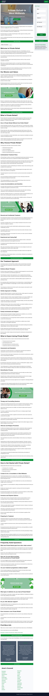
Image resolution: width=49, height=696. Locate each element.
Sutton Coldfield (4, 678)
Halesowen (4, 680)
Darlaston (3, 689)
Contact (46, 1)
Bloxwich (18, 681)
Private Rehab (7, 26)
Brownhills (19, 686)
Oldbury (16, 632)
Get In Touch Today (17, 41)
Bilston (18, 675)
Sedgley (18, 678)
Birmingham (3, 632)
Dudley (3, 686)
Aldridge (18, 672)
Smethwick (7, 632)
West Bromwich (11, 632)
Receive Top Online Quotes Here (17, 635)
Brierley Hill (19, 670)
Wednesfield (19, 684)
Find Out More (17, 539)
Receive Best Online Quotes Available (17, 258)
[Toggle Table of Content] (10, 45)
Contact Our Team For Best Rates (16, 112)
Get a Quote (16, 19)
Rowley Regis (20, 632)
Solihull (3, 683)
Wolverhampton (20, 687)
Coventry (18, 689)
